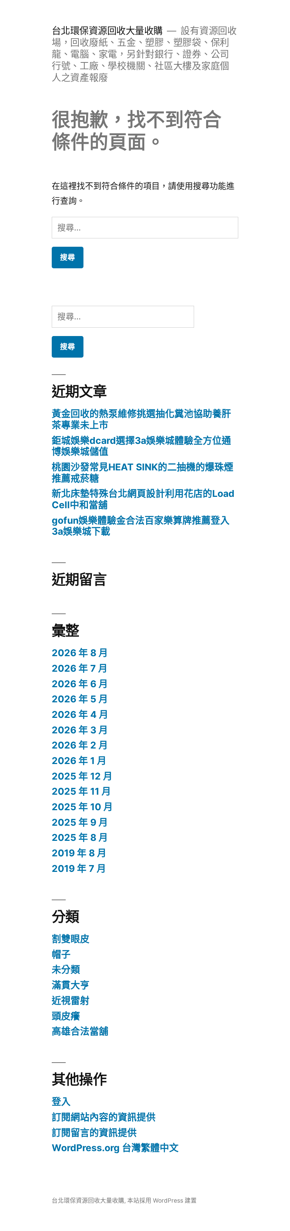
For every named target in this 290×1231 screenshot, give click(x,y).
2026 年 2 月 (80, 745)
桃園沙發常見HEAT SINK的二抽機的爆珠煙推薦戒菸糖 (142, 472)
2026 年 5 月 (80, 699)
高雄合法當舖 (80, 1031)
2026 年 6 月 (80, 683)
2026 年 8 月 (80, 652)
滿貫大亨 (70, 985)
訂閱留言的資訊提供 (94, 1132)
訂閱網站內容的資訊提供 (104, 1117)
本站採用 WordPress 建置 (162, 1200)
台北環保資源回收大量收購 (107, 30)
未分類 (66, 969)
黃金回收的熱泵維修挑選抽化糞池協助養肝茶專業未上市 (141, 419)
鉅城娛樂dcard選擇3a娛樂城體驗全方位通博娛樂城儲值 (141, 446)
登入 (61, 1101)
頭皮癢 (66, 1016)
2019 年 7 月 (79, 868)
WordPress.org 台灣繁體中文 (115, 1147)
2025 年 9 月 (80, 822)
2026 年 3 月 (80, 730)
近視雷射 (70, 1000)
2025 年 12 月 (82, 776)
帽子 (61, 954)
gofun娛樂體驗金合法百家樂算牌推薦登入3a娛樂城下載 (141, 526)
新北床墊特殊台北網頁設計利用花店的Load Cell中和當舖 (143, 499)
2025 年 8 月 (80, 837)
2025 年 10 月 (82, 806)
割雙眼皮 (70, 939)
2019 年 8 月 (79, 853)
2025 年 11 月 (81, 791)
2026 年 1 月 (79, 760)
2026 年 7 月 (80, 668)
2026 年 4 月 (80, 714)
